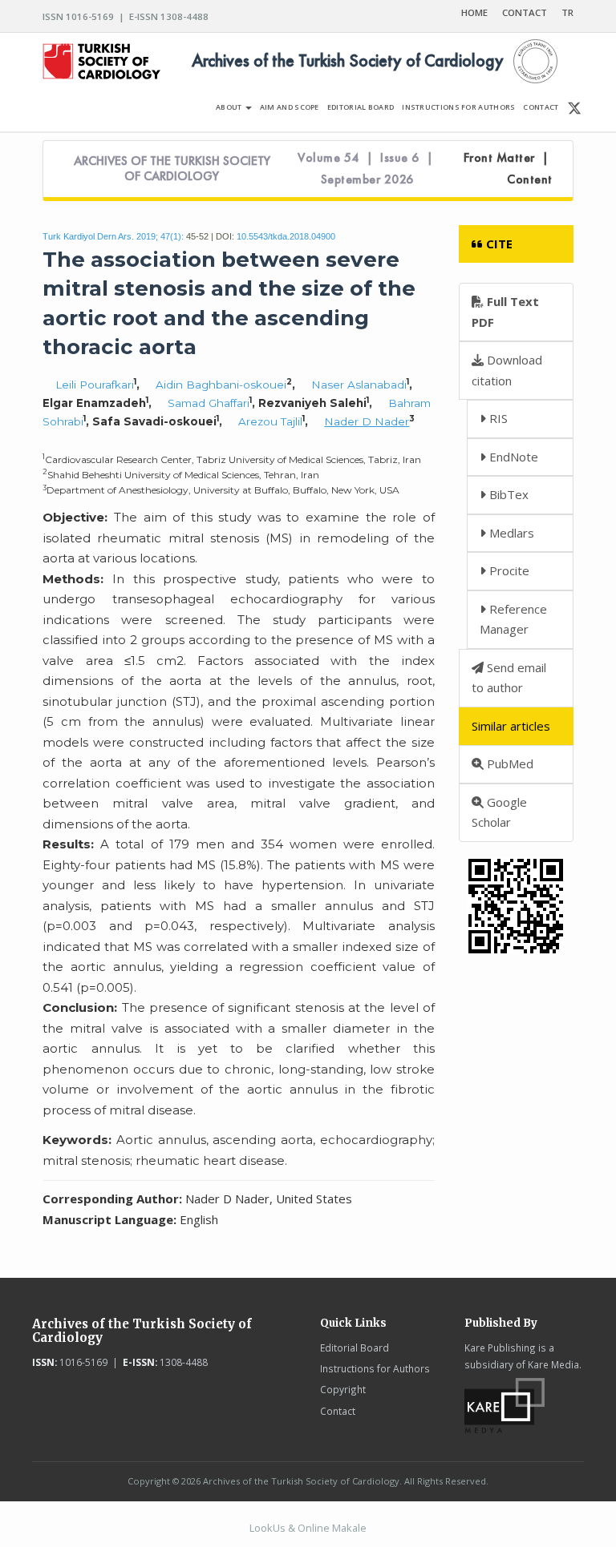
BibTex (507, 494)
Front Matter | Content (508, 168)
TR (567, 12)
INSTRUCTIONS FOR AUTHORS (458, 107)
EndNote (512, 457)
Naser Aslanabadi (359, 384)
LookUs (267, 1528)
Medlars (510, 533)
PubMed (508, 763)
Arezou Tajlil (270, 421)
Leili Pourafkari (94, 384)
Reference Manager (513, 619)
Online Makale (332, 1528)
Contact (337, 1410)
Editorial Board (354, 1347)
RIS (497, 418)
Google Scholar (499, 812)
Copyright (343, 1389)
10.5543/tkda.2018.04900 (286, 236)
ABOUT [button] (230, 107)
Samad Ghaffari (208, 403)
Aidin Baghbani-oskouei (221, 384)
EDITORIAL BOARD (361, 107)
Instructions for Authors (375, 1368)
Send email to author (509, 677)
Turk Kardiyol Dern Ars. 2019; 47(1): (113, 236)
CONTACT (524, 12)
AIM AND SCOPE (289, 107)
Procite (507, 570)
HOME (474, 12)
